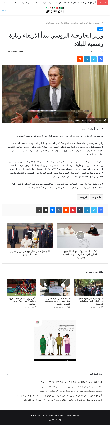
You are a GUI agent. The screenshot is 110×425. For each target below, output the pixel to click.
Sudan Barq (71, 415)
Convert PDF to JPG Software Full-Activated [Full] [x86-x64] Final (71, 382)
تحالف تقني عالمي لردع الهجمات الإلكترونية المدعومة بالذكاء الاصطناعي (72, 386)
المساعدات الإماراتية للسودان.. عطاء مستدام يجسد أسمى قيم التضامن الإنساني (57, 301)
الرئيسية (98, 23)
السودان (96, 197)
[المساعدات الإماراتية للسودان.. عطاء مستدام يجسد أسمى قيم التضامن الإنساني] (55, 287)
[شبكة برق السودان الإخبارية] (55, 10)
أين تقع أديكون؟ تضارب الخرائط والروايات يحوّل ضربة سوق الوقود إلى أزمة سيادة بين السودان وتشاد (55, 2)
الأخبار (90, 23)
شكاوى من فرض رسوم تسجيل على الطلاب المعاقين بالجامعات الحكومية (90, 301)
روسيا (82, 197)
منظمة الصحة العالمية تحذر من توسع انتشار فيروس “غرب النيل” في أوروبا (71, 391)
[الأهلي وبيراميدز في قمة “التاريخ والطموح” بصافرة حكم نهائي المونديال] (21, 287)
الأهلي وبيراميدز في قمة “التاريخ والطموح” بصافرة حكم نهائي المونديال (22, 301)
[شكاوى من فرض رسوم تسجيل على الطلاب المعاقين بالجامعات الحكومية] (88, 287)
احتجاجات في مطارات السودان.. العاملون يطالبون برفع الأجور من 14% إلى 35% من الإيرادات (62, 400)
